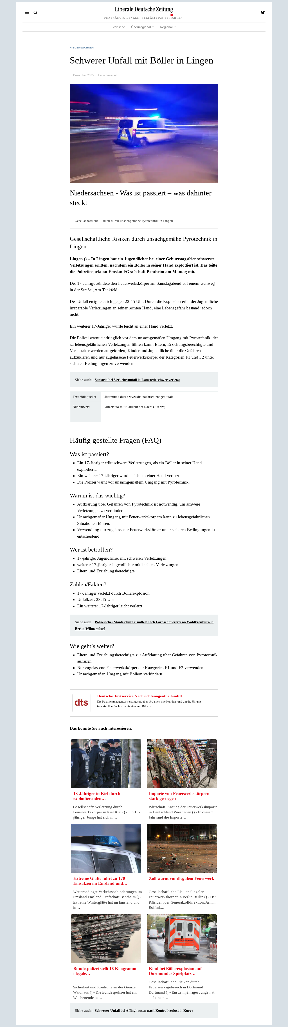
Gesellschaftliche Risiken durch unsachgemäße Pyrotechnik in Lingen (124, 221)
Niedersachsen (82, 47)
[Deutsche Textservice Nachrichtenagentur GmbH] (81, 702)
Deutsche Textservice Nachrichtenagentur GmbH (139, 696)
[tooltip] (263, 12)
